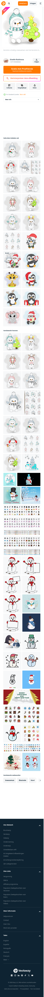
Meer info (8, 103)
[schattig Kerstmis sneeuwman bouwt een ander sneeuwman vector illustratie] (12, 226)
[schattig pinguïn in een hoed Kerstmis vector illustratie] (12, 340)
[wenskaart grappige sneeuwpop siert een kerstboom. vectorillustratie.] (28, 749)
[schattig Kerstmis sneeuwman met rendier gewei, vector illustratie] (12, 172)
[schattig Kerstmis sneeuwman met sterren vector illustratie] (12, 207)
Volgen (36, 62)
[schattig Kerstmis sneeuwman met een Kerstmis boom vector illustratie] (12, 264)
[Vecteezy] (3, 3)
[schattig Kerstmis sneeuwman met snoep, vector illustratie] (12, 245)
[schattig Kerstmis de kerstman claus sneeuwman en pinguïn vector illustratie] (12, 359)
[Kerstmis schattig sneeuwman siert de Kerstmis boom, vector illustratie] (12, 517)
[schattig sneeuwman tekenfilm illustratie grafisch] (12, 872)
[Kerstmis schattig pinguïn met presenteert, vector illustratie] (12, 454)
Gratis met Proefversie (22, 69)
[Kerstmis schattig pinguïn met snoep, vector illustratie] (12, 378)
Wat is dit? (23, 94)
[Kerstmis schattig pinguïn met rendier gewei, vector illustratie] (12, 435)
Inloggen (33, 3)
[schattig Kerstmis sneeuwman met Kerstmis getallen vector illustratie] (12, 283)
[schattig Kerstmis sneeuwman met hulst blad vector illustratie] (12, 153)
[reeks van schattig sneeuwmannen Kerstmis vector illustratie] (12, 321)
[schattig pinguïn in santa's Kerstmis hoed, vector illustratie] (12, 416)
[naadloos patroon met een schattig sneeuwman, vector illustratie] (14, 189)
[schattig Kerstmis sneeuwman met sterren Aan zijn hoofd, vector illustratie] (12, 302)
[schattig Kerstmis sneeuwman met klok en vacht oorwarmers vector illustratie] (29, 170)
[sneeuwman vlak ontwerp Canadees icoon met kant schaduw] (14, 768)
